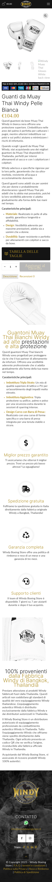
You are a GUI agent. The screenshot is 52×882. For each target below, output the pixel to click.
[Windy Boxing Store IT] (26, 4)
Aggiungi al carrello (35, 267)
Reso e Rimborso (39, 869)
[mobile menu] (48, 4)
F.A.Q (17, 865)
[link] (26, 792)
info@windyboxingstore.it (26, 829)
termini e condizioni (33, 865)
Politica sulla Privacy (15, 869)
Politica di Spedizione (26, 872)
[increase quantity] (16, 267)
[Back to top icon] (26, 856)
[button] (45, 15)
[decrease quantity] (4, 267)
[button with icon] (22, 838)
